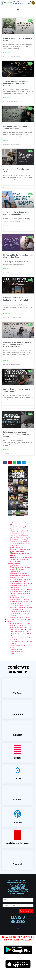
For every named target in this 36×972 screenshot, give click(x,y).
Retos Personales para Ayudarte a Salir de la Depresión (16, 127)
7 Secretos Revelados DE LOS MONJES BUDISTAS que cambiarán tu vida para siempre (21, 607)
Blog (8, 519)
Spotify (17, 758)
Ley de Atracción (15, 561)
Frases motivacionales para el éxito (21, 629)
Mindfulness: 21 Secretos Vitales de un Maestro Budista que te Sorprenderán (21, 585)
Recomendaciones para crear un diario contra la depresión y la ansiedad (20, 613)
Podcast (17, 822)
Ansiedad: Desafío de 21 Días (19, 617)
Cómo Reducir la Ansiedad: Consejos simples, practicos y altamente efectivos (19, 575)
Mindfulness (14, 565)
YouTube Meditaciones (17, 843)
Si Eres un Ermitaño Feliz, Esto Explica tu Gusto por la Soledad (15, 299)
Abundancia (10, 521)
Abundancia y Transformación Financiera (19, 619)
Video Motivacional (16, 649)
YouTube (17, 693)
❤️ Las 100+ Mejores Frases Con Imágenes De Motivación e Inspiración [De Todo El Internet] (20, 625)
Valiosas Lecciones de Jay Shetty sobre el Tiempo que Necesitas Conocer (16, 83)
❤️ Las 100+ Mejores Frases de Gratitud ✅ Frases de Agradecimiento (20, 569)
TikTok (17, 778)
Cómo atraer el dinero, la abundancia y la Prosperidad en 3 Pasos (20, 527)
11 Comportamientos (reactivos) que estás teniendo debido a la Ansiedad (20, 593)
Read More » (6, 52)
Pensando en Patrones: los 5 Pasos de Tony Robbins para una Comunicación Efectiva (17, 344)
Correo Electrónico (18, 903)
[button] (18, 9)
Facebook (18, 864)
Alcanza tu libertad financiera (19, 541)
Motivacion (10, 621)
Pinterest (17, 799)
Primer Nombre (18, 897)
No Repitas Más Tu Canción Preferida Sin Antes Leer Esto (17, 256)
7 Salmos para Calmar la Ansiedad (21, 589)
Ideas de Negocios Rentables (19, 535)
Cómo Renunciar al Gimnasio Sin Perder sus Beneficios (16, 213)
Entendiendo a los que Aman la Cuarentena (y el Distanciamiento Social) (16, 434)
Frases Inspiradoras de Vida (19, 631)
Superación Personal (13, 563)
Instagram (17, 714)
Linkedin (17, 735)
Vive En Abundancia (16, 547)
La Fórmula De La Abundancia (19, 523)
